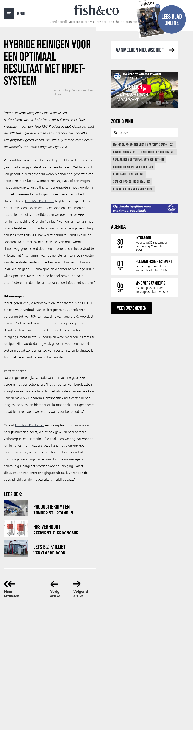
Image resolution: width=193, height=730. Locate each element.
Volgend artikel (80, 594)
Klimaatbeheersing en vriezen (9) (133, 189)
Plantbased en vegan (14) (128, 174)
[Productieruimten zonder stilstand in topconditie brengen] (16, 508)
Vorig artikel (55, 594)
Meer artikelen (11, 594)
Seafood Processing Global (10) (131, 181)
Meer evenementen (131, 308)
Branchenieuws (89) (124, 152)
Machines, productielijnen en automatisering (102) (143, 144)
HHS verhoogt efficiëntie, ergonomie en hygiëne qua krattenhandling (55, 528)
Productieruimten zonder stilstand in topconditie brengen (54, 508)
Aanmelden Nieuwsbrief (140, 50)
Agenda (118, 226)
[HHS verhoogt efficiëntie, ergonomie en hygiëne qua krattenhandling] (16, 528)
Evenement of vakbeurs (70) (157, 152)
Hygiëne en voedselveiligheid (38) (133, 166)
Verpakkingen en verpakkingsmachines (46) (138, 159)
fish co (96, 9)
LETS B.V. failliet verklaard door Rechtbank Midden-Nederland (52, 548)
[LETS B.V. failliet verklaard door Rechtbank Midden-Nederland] (16, 548)
